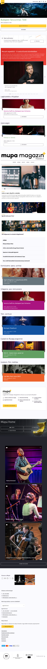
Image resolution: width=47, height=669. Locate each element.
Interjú (18, 162)
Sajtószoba (3, 640)
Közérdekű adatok (5, 635)
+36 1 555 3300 (6, 610)
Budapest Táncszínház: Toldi (13, 20)
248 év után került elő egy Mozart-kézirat (13, 248)
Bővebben (23, 29)
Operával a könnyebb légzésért (10, 252)
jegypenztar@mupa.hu (7, 612)
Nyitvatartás (5, 616)
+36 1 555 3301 (14, 610)
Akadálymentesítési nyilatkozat (7, 633)
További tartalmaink (23, 563)
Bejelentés (3, 638)
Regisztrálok (8, 626)
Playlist (32, 162)
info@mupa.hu (6, 595)
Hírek (5, 240)
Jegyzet (23, 162)
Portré (14, 162)
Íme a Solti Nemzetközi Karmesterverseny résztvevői (16, 261)
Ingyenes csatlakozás (10, 405)
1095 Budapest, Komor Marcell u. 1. (9, 597)
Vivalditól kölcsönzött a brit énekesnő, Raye (14, 256)
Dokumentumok (4, 636)
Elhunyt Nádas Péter (8, 243)
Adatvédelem (4, 631)
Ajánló (27, 162)
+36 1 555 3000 (6, 593)
